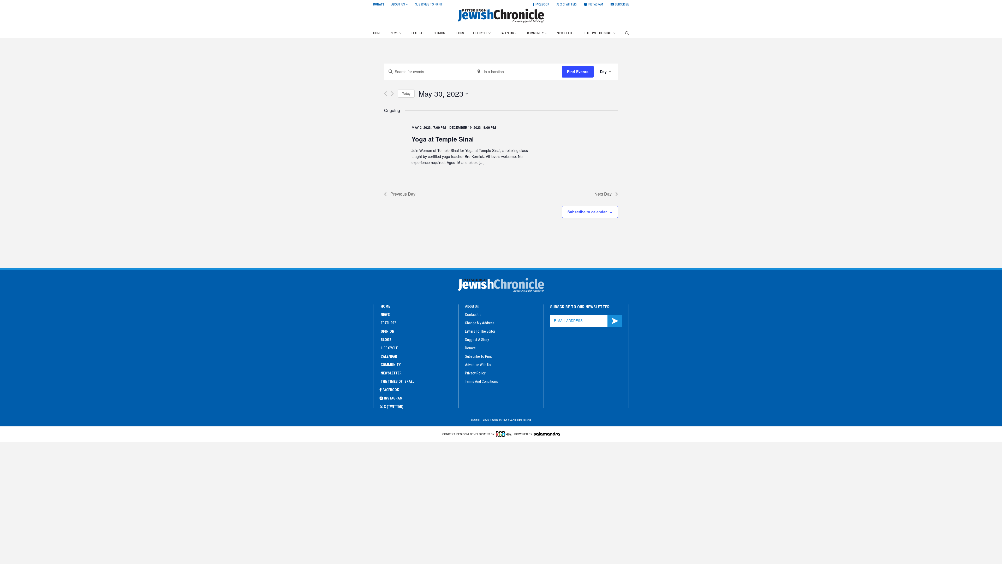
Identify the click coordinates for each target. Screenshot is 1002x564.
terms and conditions (481, 381)
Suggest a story (477, 340)
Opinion (439, 33)
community (391, 365)
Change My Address (479, 323)
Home (377, 33)
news (385, 315)
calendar (389, 356)
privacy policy (475, 373)
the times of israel (397, 381)
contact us (473, 315)
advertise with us (478, 365)
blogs (386, 340)
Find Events (577, 71)
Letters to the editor (480, 331)
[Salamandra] (547, 434)
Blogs (459, 33)
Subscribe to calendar (587, 211)
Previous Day (402, 194)
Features (417, 33)
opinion (387, 331)
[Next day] (392, 93)
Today (406, 93)
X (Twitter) (393, 406)
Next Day (603, 194)
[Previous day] (385, 93)
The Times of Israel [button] (598, 33)
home (385, 306)
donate (470, 348)
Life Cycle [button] (480, 33)
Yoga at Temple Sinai (442, 138)
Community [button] (535, 33)
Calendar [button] (507, 33)
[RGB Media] (504, 434)
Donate (379, 4)
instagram (393, 398)
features (389, 323)
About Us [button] (398, 4)
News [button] (394, 33)
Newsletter (565, 33)
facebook (391, 390)
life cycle (389, 348)
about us (472, 306)
